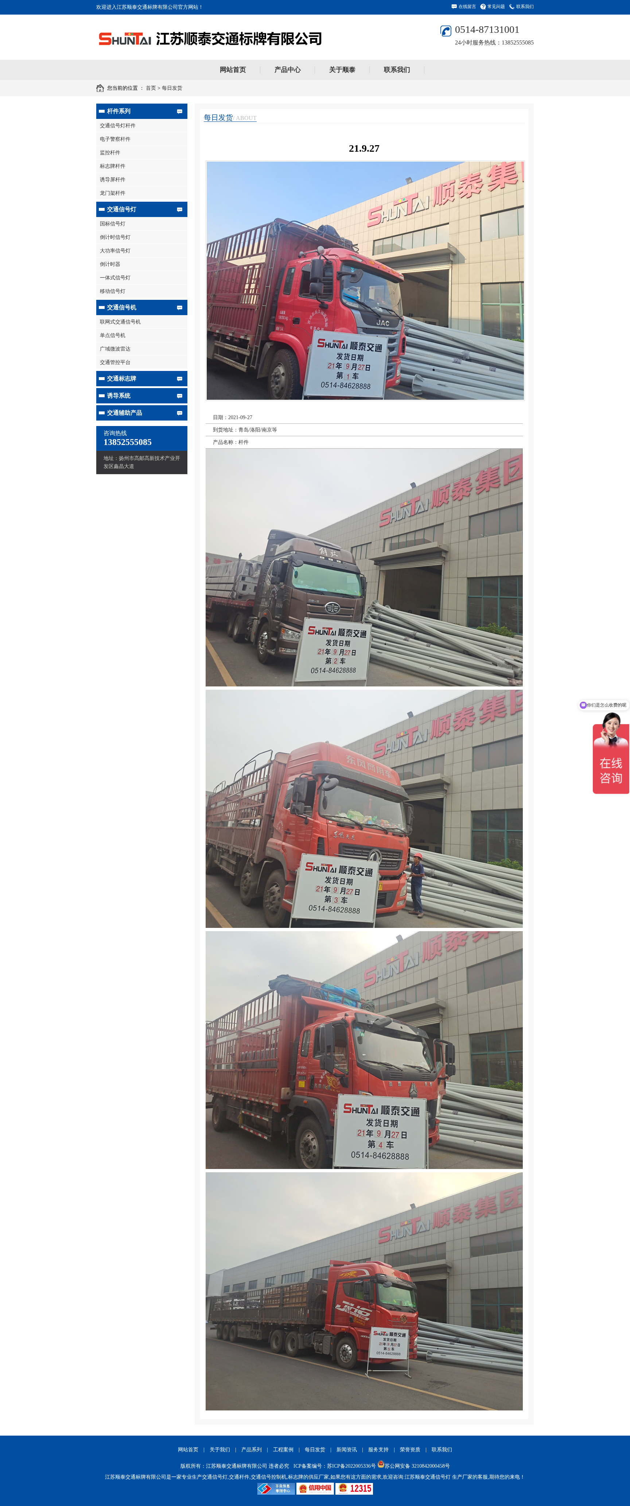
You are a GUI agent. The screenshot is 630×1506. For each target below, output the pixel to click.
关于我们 (220, 1449)
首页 (151, 88)
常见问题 (496, 6)
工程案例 (283, 1449)
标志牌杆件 (112, 166)
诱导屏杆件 (112, 179)
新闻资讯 (347, 1449)
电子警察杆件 (115, 139)
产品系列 (251, 1449)
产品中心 (288, 69)
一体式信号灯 (115, 277)
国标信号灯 (112, 224)
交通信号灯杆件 (118, 125)
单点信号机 (112, 335)
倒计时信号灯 (115, 237)
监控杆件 (110, 152)
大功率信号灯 (115, 250)
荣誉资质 (410, 1449)
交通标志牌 (121, 378)
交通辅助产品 (124, 413)
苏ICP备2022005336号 (351, 1466)
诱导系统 (119, 395)
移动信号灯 (112, 291)
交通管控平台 (115, 362)
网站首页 (233, 69)
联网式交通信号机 (120, 322)
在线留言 (467, 6)
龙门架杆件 (112, 193)
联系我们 (525, 6)
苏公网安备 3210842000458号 (417, 1466)
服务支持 (378, 1449)
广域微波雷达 (115, 349)
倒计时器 (110, 264)
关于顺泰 (342, 69)
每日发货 (172, 88)
